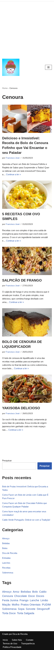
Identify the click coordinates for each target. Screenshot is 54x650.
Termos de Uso (10, 643)
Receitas (6, 567)
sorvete (30, 608)
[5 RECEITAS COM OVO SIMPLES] (27, 195)
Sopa (21, 608)
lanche (34, 600)
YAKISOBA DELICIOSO (21, 408)
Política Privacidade (12, 647)
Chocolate (20, 595)
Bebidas (6, 543)
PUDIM (46, 604)
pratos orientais (31, 604)
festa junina (10, 600)
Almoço (5, 538)
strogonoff (43, 608)
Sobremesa (7, 572)
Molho (15, 604)
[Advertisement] (27, 28)
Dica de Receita (9, 553)
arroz (16, 591)
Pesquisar (7, 460)
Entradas (6, 558)
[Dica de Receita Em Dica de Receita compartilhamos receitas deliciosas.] (11, 67)
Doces (40, 595)
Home (5, 88)
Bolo (35, 591)
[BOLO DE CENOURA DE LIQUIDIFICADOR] (27, 322)
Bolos (4, 548)
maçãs (6, 604)
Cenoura (7, 595)
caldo (43, 591)
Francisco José (13, 158)
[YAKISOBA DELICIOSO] (27, 389)
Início (5, 640)
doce (31, 595)
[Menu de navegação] (48, 67)
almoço (7, 591)
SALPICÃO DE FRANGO (22, 280)
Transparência (28, 643)
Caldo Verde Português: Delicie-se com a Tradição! (26, 520)
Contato (29, 640)
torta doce (9, 613)
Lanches (6, 563)
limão (44, 600)
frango (24, 600)
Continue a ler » (13, 174)
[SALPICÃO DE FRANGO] (27, 261)
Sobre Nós (17, 640)
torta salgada (25, 613)
